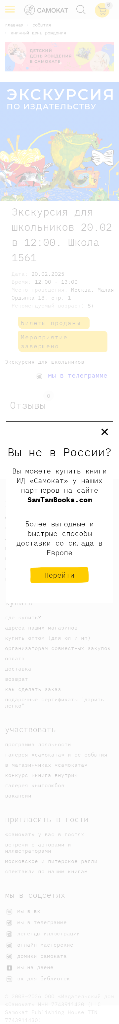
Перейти (59, 575)
